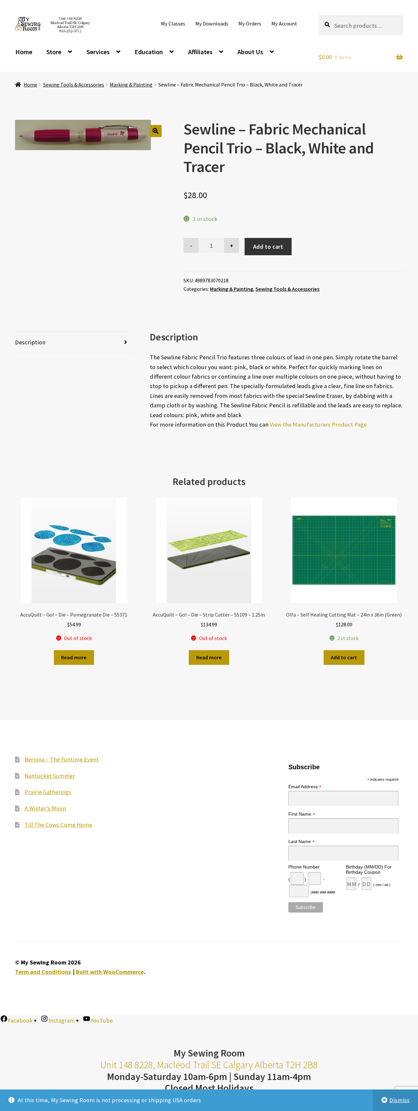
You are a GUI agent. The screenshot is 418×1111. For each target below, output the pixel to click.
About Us (250, 52)
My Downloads (211, 23)
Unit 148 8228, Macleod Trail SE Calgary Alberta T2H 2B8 (209, 1065)
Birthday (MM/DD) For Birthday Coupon (369, 869)
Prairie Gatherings (47, 791)
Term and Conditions (43, 972)
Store (53, 52)
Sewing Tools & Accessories (73, 84)
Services (98, 52)
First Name (301, 814)
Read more (74, 657)
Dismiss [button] (399, 1100)
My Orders (249, 23)
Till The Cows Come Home (58, 824)
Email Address (305, 787)
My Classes (173, 23)
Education (149, 52)
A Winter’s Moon (45, 808)
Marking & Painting (131, 84)
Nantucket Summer (49, 775)
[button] (156, 131)
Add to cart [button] (344, 657)
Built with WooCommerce (110, 972)
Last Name (301, 841)
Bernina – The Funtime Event (61, 759)
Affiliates (200, 52)
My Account (284, 23)
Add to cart (268, 246)
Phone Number (304, 866)
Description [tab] (30, 342)
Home (23, 52)
